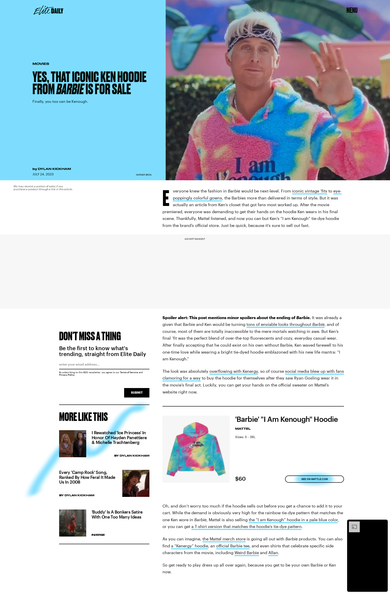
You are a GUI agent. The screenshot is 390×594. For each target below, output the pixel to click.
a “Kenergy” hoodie (189, 545)
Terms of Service (129, 372)
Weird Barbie (246, 552)
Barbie (318, 324)
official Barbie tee (232, 545)
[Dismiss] (382, 523)
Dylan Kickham (54, 168)
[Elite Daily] (48, 10)
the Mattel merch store (224, 538)
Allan (273, 552)
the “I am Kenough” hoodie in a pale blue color (293, 519)
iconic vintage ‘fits (309, 190)
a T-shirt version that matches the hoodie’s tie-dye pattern (246, 526)
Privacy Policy (67, 374)
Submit (137, 392)
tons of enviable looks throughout (279, 324)
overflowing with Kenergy (233, 371)
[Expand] (352, 523)
